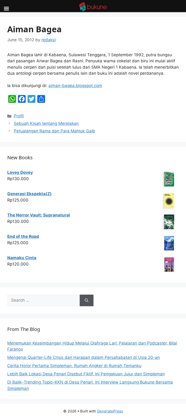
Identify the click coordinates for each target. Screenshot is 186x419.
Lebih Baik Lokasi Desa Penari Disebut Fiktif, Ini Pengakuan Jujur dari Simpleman (86, 373)
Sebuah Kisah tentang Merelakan (46, 123)
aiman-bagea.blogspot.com (75, 85)
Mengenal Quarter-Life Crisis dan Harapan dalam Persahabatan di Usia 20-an (83, 357)
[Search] (86, 300)
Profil (19, 115)
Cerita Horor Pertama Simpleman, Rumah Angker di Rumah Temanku (74, 365)
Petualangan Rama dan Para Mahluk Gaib (54, 131)
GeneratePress (110, 411)
